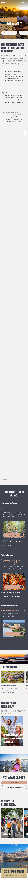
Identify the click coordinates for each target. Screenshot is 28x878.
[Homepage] (3, 3)
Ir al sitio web (13, 782)
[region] (14, 305)
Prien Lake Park (8, 546)
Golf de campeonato (9, 639)
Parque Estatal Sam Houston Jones (12, 509)
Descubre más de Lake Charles (15, 787)
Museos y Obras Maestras (11, 596)
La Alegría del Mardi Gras (11, 592)
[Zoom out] (25, 133)
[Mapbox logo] (4, 480)
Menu (22, 2)
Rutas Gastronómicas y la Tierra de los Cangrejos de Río (13, 561)
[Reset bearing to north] (25, 135)
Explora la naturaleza (9, 33)
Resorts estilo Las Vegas (11, 610)
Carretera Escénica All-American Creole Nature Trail (12, 541)
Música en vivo (8, 643)
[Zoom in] (25, 131)
